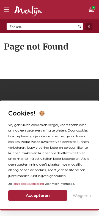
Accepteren (38, 195)
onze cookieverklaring (28, 184)
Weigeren (82, 195)
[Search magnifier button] (79, 26)
